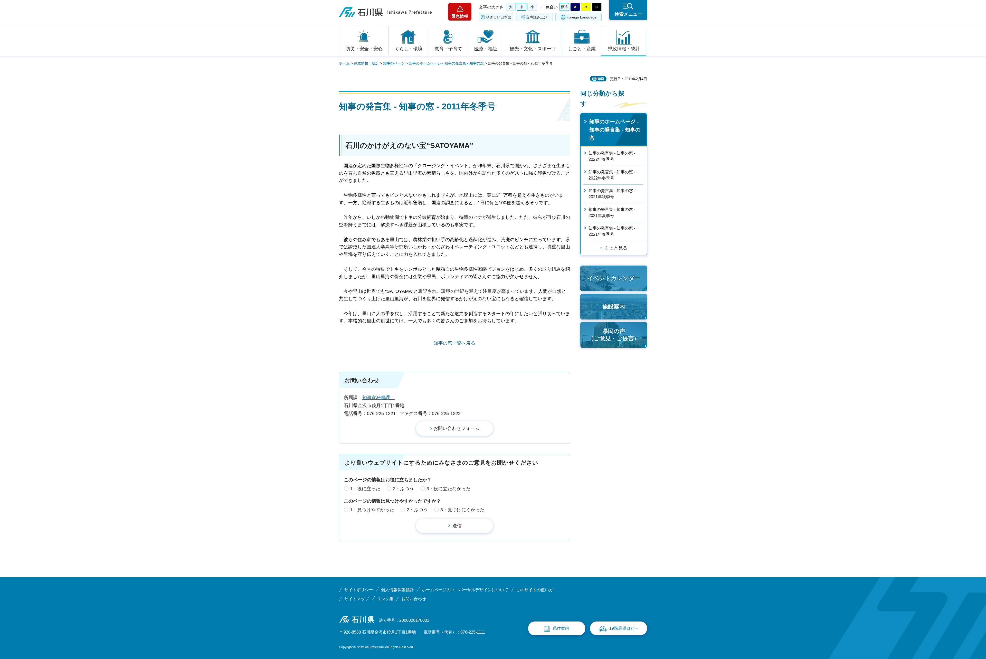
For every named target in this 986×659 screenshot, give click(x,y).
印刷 (601, 79)
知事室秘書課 (378, 397)
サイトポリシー (358, 590)
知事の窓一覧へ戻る (454, 343)
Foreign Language (581, 17)
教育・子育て (448, 48)
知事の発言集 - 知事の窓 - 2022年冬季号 (612, 175)
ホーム (344, 63)
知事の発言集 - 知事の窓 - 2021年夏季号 (612, 212)
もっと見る (616, 247)
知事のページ (394, 63)
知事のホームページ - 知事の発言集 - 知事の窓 (446, 63)
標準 (564, 7)
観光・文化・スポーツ (533, 48)
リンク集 (385, 599)
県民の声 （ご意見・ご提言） (613, 335)
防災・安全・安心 (364, 48)
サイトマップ (356, 599)
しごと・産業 (582, 48)
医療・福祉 (485, 48)
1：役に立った (365, 488)
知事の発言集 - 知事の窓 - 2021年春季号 (612, 231)
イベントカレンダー (613, 278)
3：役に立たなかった (448, 488)
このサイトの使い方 (534, 590)
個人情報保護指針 (397, 590)
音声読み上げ (536, 17)
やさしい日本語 (498, 17)
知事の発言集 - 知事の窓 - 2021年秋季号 (612, 194)
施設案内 (613, 306)
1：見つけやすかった (372, 509)
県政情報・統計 (624, 48)
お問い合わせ (413, 599)
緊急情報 (460, 16)
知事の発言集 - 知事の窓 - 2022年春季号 (612, 156)
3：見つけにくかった (462, 509)
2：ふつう (403, 488)
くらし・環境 (408, 48)
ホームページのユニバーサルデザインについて (465, 590)
